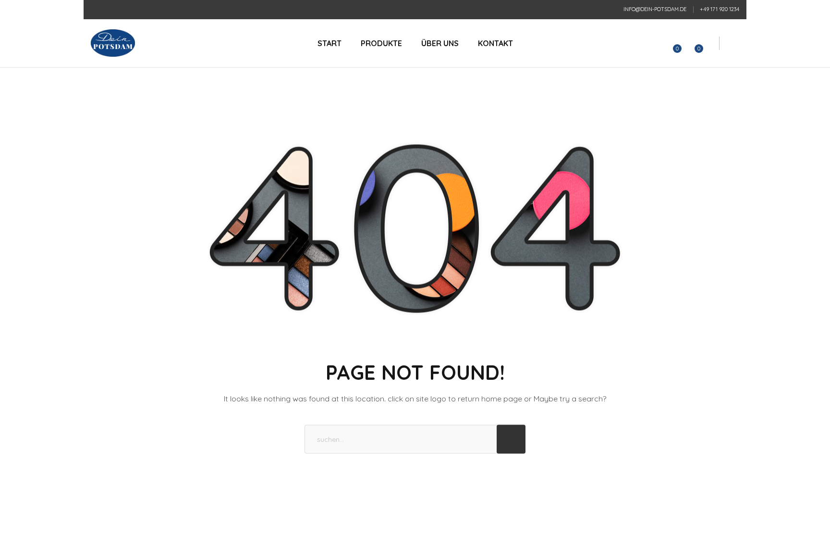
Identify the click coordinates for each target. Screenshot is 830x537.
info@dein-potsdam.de (654, 9)
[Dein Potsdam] (113, 43)
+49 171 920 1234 (719, 9)
